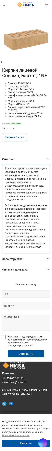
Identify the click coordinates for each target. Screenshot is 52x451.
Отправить (26, 353)
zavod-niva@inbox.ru (14, 382)
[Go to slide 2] (3, 62)
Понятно (26, 443)
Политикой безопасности (15, 435)
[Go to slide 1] (1, 62)
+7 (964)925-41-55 (12, 378)
